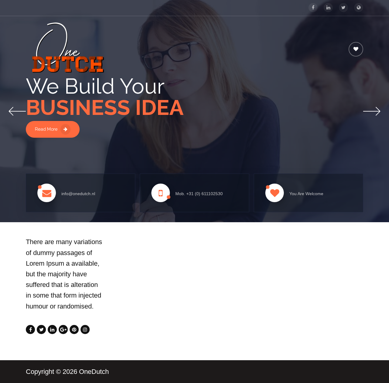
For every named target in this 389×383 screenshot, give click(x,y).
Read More (46, 129)
